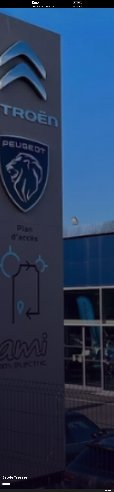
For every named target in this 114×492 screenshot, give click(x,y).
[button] (34, 6)
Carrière (52, 6)
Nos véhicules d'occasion (16, 484)
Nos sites (43, 6)
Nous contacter (6, 484)
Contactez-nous (77, 2)
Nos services (48, 6)
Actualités (38, 6)
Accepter (108, 490)
